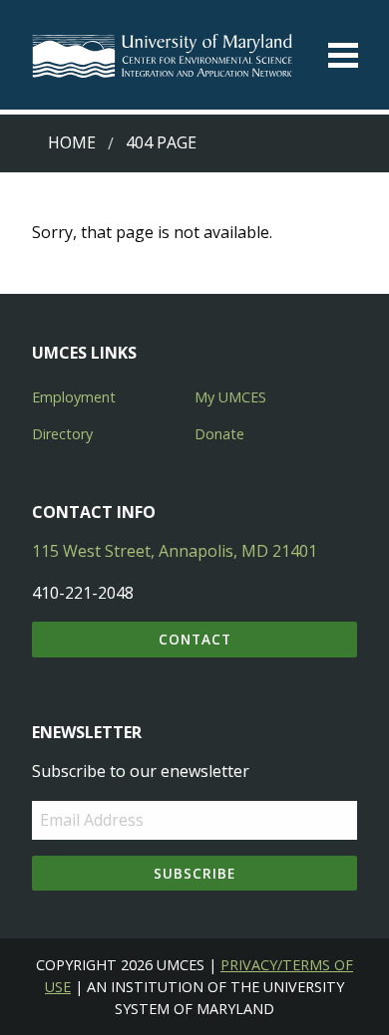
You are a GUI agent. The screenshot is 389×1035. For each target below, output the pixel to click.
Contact (195, 639)
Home (72, 142)
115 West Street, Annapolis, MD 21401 (174, 551)
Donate (219, 433)
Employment (74, 397)
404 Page (161, 142)
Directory (62, 433)
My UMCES (230, 397)
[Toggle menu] (343, 55)
